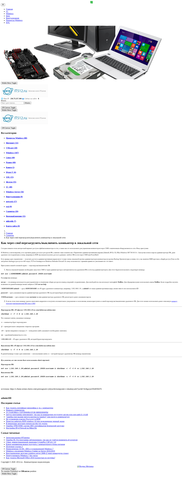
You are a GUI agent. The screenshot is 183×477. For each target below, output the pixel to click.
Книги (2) (10, 167)
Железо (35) (11, 182)
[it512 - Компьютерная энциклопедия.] (24, 96)
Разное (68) (11, 162)
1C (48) (9, 187)
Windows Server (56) (15, 192)
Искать (3, 101)
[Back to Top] (3, 4)
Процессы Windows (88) (16, 138)
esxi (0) (9, 206)
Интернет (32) (12, 143)
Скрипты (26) (12, 211)
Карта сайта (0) (13, 226)
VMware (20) (11, 148)
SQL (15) (10, 177)
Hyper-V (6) (11, 172)
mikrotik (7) (11, 221)
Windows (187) (12, 153)
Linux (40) (10, 158)
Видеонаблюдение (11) (16, 216)
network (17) (11, 201)
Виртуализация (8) (14, 197)
